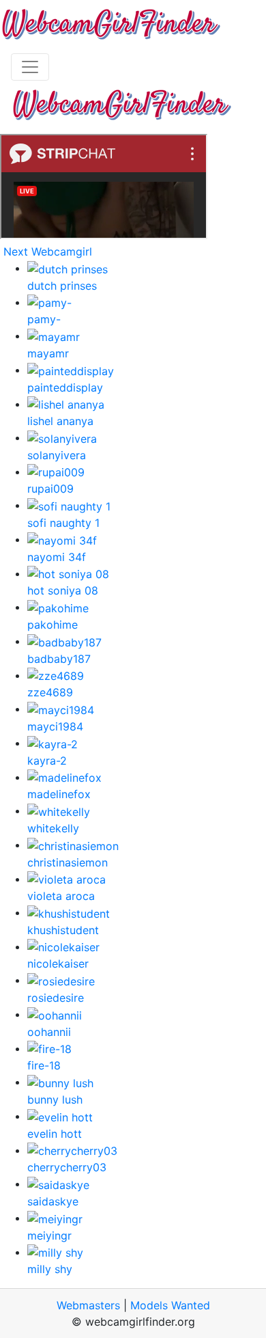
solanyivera (56, 455)
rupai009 (50, 488)
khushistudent (63, 930)
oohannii (49, 1032)
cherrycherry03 (66, 1167)
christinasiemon (67, 862)
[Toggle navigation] (30, 67)
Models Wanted (170, 1305)
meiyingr (49, 1235)
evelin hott (54, 1134)
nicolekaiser (58, 963)
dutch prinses (62, 285)
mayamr (48, 353)
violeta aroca (61, 896)
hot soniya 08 (62, 590)
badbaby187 (59, 659)
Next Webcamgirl (47, 251)
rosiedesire (55, 998)
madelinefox (59, 794)
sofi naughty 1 (63, 523)
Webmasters (88, 1305)
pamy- (44, 319)
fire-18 (44, 1065)
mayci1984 (55, 726)
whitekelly (53, 828)
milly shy (49, 1269)
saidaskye (52, 1201)
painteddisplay (65, 387)
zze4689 (50, 692)
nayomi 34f (56, 557)
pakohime (52, 624)
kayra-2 (47, 760)
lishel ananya (60, 421)
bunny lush (55, 1099)
